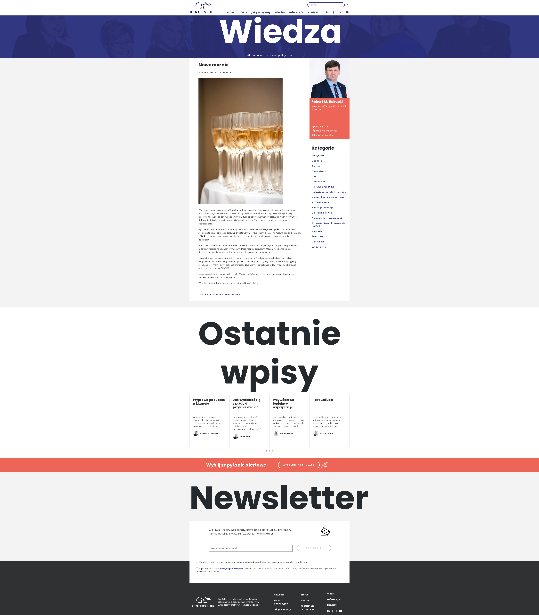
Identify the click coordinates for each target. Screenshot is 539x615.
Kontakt (313, 12)
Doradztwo (319, 181)
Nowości (279, 594)
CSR (314, 176)
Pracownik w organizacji (327, 218)
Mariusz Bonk (326, 433)
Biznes (202, 72)
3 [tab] (272, 451)
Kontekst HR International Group (223, 294)
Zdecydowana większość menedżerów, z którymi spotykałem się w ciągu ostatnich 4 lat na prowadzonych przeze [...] (247, 423)
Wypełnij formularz (299, 465)
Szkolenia (318, 241)
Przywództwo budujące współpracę (283, 403)
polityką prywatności (231, 568)
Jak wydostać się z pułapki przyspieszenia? (246, 403)
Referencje (296, 12)
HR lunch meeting (323, 187)
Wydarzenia (319, 247)
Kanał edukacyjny (281, 602)
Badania (317, 161)
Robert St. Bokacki (220, 72)
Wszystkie (318, 155)
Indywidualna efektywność (329, 192)
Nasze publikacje (323, 207)
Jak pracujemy (261, 12)
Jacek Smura (246, 436)
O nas (230, 12)
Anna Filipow (286, 433)
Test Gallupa (323, 400)
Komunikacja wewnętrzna (328, 197)
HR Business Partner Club (308, 608)
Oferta (243, 12)
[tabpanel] (210, 421)
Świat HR (317, 236)
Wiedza (280, 12)
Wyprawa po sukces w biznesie (209, 402)
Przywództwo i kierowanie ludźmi (328, 224)
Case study (319, 171)
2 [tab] (269, 451)
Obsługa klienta (322, 213)
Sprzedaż (318, 231)
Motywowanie (320, 202)
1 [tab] (266, 451)
